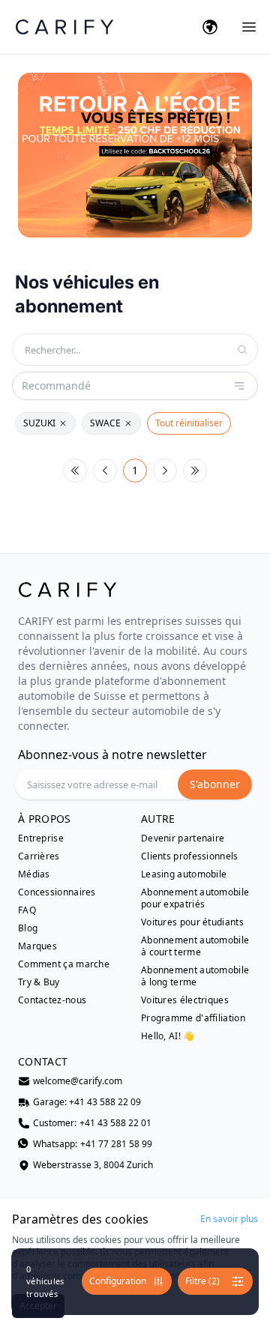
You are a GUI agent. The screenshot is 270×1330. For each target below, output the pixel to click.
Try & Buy (39, 982)
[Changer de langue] (210, 27)
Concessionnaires (57, 892)
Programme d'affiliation (193, 1018)
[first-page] (75, 471)
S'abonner (215, 784)
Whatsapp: (92, 1144)
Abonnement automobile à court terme (195, 946)
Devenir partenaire (182, 838)
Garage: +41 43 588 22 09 (87, 1102)
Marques (37, 946)
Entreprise (41, 838)
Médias (34, 874)
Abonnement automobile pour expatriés (195, 898)
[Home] (64, 26)
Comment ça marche (64, 964)
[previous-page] (105, 471)
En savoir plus (229, 1219)
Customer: (92, 1123)
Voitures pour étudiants (192, 922)
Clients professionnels (189, 856)
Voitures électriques (185, 1000)
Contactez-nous (52, 1000)
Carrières (39, 856)
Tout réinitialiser (189, 423)
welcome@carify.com (77, 1081)
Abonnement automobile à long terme (195, 976)
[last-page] (195, 471)
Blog (28, 928)
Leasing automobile (183, 874)
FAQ (27, 910)
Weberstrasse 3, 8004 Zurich (93, 1165)
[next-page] (165, 471)
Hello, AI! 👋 (168, 1036)
